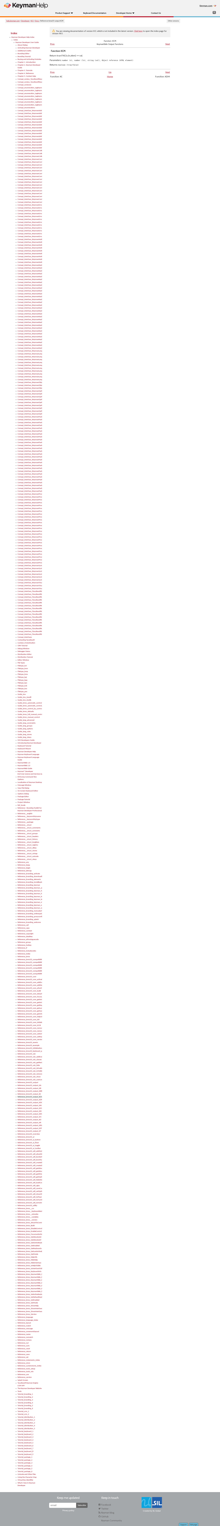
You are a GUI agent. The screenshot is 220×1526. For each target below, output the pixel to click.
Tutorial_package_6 (25, 1472)
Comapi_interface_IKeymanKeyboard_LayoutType (30, 285)
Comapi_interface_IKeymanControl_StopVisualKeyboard (30, 196)
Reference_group (24, 942)
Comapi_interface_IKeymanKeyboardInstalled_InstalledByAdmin (30, 302)
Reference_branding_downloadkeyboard (30, 876)
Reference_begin (24, 868)
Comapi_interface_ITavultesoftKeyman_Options (30, 614)
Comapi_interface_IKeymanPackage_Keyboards (30, 425)
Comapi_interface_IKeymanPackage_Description (30, 420)
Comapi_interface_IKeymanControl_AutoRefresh (30, 165)
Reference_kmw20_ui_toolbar (29, 1148)
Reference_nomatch (25, 1337)
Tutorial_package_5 (25, 1469)
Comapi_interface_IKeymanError (30, 205)
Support (183, 1525)
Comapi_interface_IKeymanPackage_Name (30, 428)
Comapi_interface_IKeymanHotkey (30, 239)
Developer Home (124, 13)
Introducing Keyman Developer (29, 743)
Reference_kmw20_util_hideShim (30, 1180)
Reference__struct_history (28, 839)
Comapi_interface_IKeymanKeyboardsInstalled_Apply (30, 334)
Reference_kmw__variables (28, 1217)
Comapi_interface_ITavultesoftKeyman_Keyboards (30, 606)
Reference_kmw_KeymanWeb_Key (30, 1283)
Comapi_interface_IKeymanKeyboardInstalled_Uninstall (30, 320)
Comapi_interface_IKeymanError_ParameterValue (30, 219)
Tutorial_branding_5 (25, 1406)
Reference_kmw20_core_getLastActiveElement (30, 1008)
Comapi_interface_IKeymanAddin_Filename (30, 116)
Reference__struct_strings (27, 854)
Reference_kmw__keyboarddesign (30, 1211)
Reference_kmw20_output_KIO (30, 1108)
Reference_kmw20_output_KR (29, 1123)
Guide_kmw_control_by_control (30, 709)
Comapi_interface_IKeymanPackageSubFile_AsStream (30, 474)
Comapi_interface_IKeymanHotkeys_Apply (30, 254)
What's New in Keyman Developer (26, 1484)
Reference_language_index (28, 1320)
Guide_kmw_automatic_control (30, 703)
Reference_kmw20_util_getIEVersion (30, 1174)
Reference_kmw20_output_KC (29, 1094)
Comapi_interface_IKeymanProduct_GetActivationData (30, 508)
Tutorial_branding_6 (25, 1409)
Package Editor (23, 797)
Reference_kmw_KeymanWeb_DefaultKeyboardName (30, 1280)
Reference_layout (24, 1323)
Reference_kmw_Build (26, 1226)
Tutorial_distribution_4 (26, 1426)
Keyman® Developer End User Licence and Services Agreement (30, 773)
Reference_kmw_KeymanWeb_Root (30, 1291)
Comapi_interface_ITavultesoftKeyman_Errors (30, 603)
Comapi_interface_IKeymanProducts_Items (30, 560)
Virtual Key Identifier (25, 1480)
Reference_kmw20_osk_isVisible (30, 1071)
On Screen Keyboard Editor (28, 791)
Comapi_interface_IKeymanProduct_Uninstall (30, 546)
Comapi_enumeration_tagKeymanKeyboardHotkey (30, 96)
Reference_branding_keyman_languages (30, 899)
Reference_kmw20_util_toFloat (30, 1197)
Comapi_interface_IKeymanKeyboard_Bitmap (30, 268)
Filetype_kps (22, 683)
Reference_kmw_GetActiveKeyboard (30, 1243)
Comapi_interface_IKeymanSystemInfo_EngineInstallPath (30, 569)
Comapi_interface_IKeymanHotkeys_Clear (30, 257)
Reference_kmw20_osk (27, 1054)
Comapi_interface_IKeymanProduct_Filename (30, 506)
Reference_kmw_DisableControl (30, 1229)
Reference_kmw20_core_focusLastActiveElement (30, 997)
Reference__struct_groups (28, 834)
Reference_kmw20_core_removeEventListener (30, 1028)
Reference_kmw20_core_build (29, 991)
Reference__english (25, 814)
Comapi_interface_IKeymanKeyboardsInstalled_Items (30, 342)
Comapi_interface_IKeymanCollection (30, 151)
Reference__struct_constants (29, 831)
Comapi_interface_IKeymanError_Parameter (30, 214)
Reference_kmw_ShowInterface (30, 1309)
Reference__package (25, 822)
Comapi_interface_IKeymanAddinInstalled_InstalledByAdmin (30, 134)
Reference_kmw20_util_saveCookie (30, 1188)
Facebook (106, 1504)
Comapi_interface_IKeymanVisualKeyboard (30, 583)
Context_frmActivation (26, 643)
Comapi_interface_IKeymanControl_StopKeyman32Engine (30, 194)
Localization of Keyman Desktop (30, 782)
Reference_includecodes (27, 951)
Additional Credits (24, 51)
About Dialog (23, 45)
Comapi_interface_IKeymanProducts (30, 554)
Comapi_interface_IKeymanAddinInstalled (30, 131)
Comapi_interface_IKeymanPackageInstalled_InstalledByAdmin (30, 448)
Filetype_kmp (23, 672)
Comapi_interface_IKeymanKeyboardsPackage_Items (30, 348)
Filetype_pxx (22, 692)
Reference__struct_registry (28, 845)
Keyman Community (111, 1520)
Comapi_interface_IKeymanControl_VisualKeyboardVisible (30, 202)
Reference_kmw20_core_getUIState (30, 1014)
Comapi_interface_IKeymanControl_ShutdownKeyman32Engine (30, 185)
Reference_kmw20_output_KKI (30, 1111)
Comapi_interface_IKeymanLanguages (30, 374)
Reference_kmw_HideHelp (28, 1260)
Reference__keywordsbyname (29, 816)
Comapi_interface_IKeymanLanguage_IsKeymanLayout (30, 362)
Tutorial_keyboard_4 (25, 1440)
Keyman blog (107, 1512)
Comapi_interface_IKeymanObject (30, 382)
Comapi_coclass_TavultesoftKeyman (30, 79)
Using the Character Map (27, 1477)
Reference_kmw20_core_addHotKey (30, 985)
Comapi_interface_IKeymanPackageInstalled (30, 445)
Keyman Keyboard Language (28, 754)
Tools (20, 1391)
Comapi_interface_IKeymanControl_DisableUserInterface (30, 168)
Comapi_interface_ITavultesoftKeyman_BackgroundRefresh (30, 597)
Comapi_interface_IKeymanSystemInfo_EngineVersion (30, 571)
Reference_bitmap (25, 871)
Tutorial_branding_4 (25, 1403)
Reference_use (23, 1374)
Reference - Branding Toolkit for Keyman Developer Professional (30, 809)
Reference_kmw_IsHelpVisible (29, 1266)
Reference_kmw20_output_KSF (30, 1128)
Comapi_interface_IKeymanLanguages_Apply (30, 377)
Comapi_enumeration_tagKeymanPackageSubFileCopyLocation (30, 102)
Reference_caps (24, 928)
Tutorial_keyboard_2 (25, 1434)
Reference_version (25, 1377)
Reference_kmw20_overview (29, 1134)
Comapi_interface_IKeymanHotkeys (30, 248)
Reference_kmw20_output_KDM (30, 1100)
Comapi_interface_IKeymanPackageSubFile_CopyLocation (30, 477)
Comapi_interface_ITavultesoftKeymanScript (30, 629)
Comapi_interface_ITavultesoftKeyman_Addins (30, 594)
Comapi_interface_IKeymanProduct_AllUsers (30, 500)
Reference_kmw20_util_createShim (30, 1166)
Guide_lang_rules (24, 732)
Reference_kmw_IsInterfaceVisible (30, 1269)
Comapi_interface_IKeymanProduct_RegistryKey (30, 534)
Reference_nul (23, 1343)
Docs (37, 21)
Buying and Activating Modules (29, 59)
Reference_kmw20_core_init (28, 1020)
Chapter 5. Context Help (27, 76)
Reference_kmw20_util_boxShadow (30, 1160)
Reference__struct (24, 825)
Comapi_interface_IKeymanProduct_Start (30, 540)
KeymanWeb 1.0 (24, 763)
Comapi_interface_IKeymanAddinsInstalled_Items (30, 148)
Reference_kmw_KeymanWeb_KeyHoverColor (30, 1289)
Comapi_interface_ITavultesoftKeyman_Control (30, 600)
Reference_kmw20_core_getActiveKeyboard (30, 1000)
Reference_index (24, 954)
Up (110, 72)
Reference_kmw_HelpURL (27, 1257)
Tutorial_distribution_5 (26, 1429)
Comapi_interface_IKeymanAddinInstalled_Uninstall (30, 136)
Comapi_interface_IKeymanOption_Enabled (30, 397)
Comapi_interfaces (25, 637)
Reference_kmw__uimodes (28, 1214)
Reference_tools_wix (25, 1372)
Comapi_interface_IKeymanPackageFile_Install (30, 437)
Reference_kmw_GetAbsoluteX (29, 1237)
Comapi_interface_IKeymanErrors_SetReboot (30, 237)
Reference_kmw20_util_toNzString (30, 1203)
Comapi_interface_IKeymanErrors (30, 225)
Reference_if (22, 948)
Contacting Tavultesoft (26, 640)
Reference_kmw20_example (28, 1045)
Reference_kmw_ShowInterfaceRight (30, 1311)
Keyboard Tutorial (24, 746)
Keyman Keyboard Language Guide (28, 758)
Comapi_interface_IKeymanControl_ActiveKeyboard (30, 162)
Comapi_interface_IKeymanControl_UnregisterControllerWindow (30, 199)
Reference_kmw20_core (27, 977)
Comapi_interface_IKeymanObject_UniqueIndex (30, 388)
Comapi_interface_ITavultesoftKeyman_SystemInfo (30, 626)
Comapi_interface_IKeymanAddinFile (30, 125)
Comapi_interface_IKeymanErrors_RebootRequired (30, 234)
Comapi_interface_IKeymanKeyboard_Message (30, 288)
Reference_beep (24, 865)
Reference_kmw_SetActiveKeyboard (30, 1294)
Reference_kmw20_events (28, 1042)
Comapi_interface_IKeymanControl (30, 159)
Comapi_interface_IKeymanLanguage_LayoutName (30, 368)
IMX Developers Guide (26, 740)
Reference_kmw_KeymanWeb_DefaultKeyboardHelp (30, 1277)
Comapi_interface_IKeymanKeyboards (30, 325)
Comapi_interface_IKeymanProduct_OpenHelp (30, 526)
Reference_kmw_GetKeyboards (30, 1249)
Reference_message (25, 1329)
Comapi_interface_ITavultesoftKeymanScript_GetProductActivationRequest (30, 634)
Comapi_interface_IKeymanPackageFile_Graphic (30, 434)
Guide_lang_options (25, 729)
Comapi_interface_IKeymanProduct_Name (30, 517)
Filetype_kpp (22, 680)
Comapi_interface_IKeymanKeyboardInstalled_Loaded (30, 311)
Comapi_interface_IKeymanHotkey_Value (30, 245)
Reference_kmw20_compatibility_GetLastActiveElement (30, 965)
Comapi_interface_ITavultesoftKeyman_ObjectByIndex (30, 611)
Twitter (104, 1508)
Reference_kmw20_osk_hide (29, 1065)
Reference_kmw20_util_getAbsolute (30, 1168)
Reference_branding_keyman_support (30, 908)
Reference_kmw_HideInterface (29, 1263)
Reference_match (24, 1326)
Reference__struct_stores (27, 851)
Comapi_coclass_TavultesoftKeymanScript (30, 82)
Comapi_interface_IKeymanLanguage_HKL (30, 357)
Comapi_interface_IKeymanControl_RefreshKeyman (30, 179)
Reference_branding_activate (29, 874)
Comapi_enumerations (26, 108)
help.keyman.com (13, 21)
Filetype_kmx (23, 674)
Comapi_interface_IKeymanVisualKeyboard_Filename (30, 586)
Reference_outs (24, 1346)
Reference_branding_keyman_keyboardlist (30, 897)
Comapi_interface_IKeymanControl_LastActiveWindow (30, 174)
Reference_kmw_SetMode (28, 1303)
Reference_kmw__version (27, 1220)
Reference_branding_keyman (29, 885)
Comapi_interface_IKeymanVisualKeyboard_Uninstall (30, 589)
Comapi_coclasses (24, 85)
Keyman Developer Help (27, 752)
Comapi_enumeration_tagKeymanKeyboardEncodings (30, 93)
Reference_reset (24, 1349)
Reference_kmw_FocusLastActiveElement (30, 1234)
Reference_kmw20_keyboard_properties (30, 1051)
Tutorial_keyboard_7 (25, 1449)
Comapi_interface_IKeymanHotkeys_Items (30, 262)
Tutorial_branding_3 (25, 1400)
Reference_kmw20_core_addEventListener (30, 982)
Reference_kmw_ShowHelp (28, 1306)
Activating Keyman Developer (29, 48)
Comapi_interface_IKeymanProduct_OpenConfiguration (30, 523)
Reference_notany (25, 1340)
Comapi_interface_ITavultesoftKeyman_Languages (30, 609)
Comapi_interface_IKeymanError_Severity (30, 222)
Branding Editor (23, 54)
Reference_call (23, 925)
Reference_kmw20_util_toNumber (30, 1200)
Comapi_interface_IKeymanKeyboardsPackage (30, 345)
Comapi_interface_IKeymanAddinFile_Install (30, 128)
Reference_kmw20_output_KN (29, 1117)
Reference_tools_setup (26, 1369)
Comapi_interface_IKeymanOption (30, 391)
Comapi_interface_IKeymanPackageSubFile (30, 471)
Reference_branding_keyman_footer (30, 891)
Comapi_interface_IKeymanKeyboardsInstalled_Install (30, 340)
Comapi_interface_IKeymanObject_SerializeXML (30, 385)
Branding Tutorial (24, 57)
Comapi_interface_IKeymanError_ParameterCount (30, 216)
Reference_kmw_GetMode (28, 1254)
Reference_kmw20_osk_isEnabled (30, 1068)
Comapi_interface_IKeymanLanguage (30, 351)
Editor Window (23, 660)
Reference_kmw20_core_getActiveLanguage (30, 1002)
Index (15, 40)
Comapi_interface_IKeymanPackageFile (30, 431)
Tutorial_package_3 (25, 1463)
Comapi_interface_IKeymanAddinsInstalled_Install (30, 145)
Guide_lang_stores (25, 735)
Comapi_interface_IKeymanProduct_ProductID (30, 531)
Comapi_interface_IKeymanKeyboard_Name (30, 291)
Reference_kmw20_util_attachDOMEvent (30, 1154)
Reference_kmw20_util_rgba (29, 1186)
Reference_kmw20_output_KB (29, 1088)
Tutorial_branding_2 (25, 1397)
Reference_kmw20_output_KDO (30, 1103)
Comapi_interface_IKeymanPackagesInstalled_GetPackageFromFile (30, 460)
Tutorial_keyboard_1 (25, 1431)
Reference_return (24, 1352)
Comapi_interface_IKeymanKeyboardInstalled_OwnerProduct (30, 317)
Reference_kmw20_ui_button (29, 1140)
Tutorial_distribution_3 (26, 1423)
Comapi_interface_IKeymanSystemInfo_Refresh (30, 577)
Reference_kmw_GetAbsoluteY (29, 1240)
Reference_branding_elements (29, 879)
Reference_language (25, 1317)
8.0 (32, 21)
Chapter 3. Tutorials (25, 71)
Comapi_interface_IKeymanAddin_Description (30, 113)
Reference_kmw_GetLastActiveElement (30, 1251)
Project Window (24, 802)
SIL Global (157, 1511)
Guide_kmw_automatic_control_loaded (30, 706)
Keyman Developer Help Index (22, 37)
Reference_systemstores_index (29, 1366)
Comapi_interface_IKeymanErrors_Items (30, 231)
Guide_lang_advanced (26, 720)
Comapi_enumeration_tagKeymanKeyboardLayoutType (30, 99)
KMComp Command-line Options (27, 778)
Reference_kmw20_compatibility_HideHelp (30, 968)
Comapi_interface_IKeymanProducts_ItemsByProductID (30, 563)
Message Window (24, 785)
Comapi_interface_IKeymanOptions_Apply (30, 411)
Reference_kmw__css (26, 1208)
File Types (21, 663)
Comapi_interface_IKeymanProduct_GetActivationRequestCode (30, 511)
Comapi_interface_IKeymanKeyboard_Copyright (30, 271)
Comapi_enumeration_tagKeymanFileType (30, 91)
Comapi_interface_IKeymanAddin (30, 111)
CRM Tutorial (22, 646)
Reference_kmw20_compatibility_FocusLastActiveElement (30, 962)
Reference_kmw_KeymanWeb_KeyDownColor (30, 1286)
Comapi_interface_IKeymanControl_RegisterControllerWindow (30, 182)
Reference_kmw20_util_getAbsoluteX (30, 1171)
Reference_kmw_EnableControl (30, 1231)
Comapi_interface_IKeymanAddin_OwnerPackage (30, 122)
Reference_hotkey (24, 945)
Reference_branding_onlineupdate (30, 914)
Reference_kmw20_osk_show (29, 1077)
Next (167, 44)
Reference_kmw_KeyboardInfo (29, 1271)
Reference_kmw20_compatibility (30, 960)
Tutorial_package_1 (25, 1457)
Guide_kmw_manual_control (29, 717)
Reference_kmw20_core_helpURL (30, 1017)
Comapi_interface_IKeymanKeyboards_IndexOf (30, 328)
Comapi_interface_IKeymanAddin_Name (30, 119)
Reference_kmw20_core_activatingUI (30, 980)
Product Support (62, 13)
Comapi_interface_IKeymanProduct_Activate (30, 497)
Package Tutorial (24, 800)
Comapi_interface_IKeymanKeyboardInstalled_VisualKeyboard (30, 322)
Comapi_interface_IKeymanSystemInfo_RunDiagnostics (30, 580)
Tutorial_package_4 (25, 1466)
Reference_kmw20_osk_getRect (30, 1063)
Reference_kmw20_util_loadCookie (30, 1183)
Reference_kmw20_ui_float (28, 1143)
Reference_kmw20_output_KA (29, 1085)
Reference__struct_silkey (27, 848)
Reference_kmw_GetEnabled (29, 1246)
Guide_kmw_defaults (26, 712)
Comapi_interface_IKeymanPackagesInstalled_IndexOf (30, 463)
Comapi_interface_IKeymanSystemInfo (30, 566)
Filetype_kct (22, 666)
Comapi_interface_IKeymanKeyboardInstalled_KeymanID (30, 308)
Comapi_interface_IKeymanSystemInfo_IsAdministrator (30, 574)
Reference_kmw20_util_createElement (30, 1163)
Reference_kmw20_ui (26, 1137)
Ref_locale (21, 805)
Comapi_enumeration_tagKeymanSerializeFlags (30, 105)
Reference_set (23, 1357)
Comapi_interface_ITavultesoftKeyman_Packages (30, 617)
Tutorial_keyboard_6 (25, 1446)
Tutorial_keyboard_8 (25, 1451)
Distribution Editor (25, 654)
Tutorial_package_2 (25, 1460)
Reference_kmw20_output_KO (29, 1120)
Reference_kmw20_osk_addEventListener (30, 1057)
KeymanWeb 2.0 (24, 766)
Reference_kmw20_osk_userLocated (30, 1080)
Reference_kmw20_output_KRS (30, 1125)
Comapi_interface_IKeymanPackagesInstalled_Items (30, 468)
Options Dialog (23, 794)
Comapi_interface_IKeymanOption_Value (30, 405)
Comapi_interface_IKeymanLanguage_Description (30, 354)
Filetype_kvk (22, 686)
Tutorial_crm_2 (23, 1414)
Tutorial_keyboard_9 (25, 1454)
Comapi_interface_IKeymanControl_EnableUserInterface (30, 171)
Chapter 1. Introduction (27, 62)
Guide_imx (22, 694)
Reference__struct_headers (28, 836)
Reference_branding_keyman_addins (30, 888)
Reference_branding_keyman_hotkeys (30, 894)
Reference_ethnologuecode (28, 939)
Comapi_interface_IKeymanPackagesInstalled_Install (30, 466)
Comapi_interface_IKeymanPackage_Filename (30, 423)
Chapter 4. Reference (26, 73)
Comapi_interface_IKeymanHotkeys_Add (30, 251)
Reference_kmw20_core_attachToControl (30, 988)
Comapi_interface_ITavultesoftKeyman (30, 591)
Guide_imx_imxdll (24, 697)
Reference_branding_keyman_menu (30, 902)
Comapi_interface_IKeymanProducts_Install (30, 557)
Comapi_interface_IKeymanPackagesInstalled (30, 457)
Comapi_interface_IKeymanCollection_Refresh (30, 156)
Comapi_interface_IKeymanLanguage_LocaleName (30, 371)
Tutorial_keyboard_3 (25, 1437)
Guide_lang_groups (25, 726)
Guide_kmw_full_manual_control (30, 714)
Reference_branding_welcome (29, 922)
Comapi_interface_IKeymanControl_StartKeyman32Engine (30, 188)
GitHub (104, 1516)
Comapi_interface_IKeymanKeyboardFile (30, 294)
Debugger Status (24, 651)
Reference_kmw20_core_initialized (30, 1022)
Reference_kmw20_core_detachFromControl (30, 994)
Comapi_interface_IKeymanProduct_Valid (30, 548)
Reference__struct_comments (29, 828)
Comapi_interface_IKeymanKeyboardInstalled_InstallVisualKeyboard (30, 305)
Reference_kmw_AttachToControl (30, 1223)
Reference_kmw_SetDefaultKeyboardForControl (30, 1297)
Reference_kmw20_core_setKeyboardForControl (30, 1037)
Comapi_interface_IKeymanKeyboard (30, 265)
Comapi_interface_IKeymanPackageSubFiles (30, 488)
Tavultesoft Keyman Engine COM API (28, 1384)
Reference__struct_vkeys (27, 859)
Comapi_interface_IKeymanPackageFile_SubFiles (30, 443)
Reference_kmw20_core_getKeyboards (30, 1005)
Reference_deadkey (25, 937)
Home (110, 77)
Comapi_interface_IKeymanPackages (30, 454)
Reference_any (23, 862)
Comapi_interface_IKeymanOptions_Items (30, 414)
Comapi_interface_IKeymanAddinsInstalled (30, 142)
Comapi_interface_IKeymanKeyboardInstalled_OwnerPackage (30, 314)
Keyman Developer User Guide (27, 42)
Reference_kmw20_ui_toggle (29, 1146)
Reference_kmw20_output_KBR (30, 1091)
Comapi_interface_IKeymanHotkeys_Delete (30, 259)
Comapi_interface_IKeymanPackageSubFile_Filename (30, 483)
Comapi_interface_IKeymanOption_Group (30, 400)
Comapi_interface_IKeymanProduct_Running (30, 537)
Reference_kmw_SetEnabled (28, 1300)
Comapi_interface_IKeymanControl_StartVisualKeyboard (30, 191)
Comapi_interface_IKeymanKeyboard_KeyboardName (30, 282)
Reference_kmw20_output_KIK (30, 1105)
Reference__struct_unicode (28, 856)
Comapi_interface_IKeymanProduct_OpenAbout (30, 520)
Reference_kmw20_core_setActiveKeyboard (30, 1034)
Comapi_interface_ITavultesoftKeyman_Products (30, 620)
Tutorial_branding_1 (25, 1394)
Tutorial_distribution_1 (26, 1417)
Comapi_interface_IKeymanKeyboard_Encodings (30, 274)
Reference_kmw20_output (28, 1083)
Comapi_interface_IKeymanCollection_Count (30, 154)
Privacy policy (68, 1510)
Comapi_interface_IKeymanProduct (30, 494)
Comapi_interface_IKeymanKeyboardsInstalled (30, 331)
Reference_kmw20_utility (27, 1206)
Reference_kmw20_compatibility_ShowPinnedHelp (30, 974)
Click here (138, 31)
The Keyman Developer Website (30, 1388)
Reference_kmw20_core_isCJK (29, 1025)
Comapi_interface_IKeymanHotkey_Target (30, 242)
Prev (52, 44)
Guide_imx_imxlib (24, 700)
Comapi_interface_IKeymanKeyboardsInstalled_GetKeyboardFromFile (30, 337)
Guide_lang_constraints (27, 723)
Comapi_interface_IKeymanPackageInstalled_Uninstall (30, 451)
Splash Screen (23, 1380)
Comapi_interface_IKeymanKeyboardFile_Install (30, 297)
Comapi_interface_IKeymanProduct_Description (30, 503)
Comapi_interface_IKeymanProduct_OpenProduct (30, 528)
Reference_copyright (25, 934)
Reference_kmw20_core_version (30, 1040)
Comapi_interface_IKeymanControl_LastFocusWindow (30, 176)
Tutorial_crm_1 (23, 1411)
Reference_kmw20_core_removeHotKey (30, 1031)
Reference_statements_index (29, 1360)
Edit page (193, 1525)
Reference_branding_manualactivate (30, 911)
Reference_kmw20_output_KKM (30, 1114)
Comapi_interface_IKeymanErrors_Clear (30, 228)
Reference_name (24, 1334)
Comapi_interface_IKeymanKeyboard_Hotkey (30, 279)
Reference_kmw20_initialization (30, 1048)
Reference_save (24, 1354)
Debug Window (23, 649)
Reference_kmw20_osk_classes (30, 1060)
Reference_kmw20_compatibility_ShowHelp (30, 971)
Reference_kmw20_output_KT (29, 1131)
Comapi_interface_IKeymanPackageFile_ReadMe (30, 440)
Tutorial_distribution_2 (26, 1420)
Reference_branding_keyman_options (30, 905)
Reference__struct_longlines (28, 842)
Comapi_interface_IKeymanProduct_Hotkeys (30, 514)
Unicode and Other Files (27, 1474)
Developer (25, 21)
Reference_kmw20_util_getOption (30, 1177)
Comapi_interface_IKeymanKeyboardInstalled (30, 300)
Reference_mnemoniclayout (28, 1332)
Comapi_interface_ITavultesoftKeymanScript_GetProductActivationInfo (30, 631)
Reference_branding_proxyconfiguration (30, 917)
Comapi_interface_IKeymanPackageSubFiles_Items (30, 491)
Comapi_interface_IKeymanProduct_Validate (30, 551)
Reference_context (25, 931)
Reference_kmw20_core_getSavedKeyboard (30, 1011)
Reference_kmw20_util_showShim (30, 1194)
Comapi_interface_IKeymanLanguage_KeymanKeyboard (30, 365)
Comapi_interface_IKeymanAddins (30, 139)
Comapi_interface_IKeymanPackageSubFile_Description (30, 480)
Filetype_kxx (22, 689)
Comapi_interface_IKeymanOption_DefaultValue (30, 394)
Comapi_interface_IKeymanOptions (30, 408)
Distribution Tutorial (25, 657)
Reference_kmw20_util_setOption (30, 1191)
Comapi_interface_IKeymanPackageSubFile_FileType (30, 485)
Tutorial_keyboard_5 (25, 1443)
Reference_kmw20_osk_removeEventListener (30, 1074)
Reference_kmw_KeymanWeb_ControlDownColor (30, 1274)
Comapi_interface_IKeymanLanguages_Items (30, 380)
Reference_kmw (24, 957)
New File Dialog (23, 788)
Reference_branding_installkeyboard (30, 882)
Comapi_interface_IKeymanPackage (30, 417)
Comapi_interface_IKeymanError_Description (30, 208)
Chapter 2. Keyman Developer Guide (29, 66)
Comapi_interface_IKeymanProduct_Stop (30, 543)
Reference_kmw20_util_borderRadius (30, 1157)
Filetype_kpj (22, 677)
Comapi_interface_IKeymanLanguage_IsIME (30, 360)
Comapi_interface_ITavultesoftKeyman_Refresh (30, 623)
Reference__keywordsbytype (29, 819)
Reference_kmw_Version (27, 1314)
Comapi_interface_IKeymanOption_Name (30, 403)
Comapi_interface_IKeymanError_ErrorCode (30, 211)
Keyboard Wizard (24, 749)
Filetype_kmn (23, 669)
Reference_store (24, 1363)
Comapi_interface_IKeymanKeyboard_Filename (30, 277)
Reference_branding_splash (28, 919)
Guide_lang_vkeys (24, 737)
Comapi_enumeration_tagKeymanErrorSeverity (30, 88)
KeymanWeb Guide (25, 769)
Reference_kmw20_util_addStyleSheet (30, 1151)
